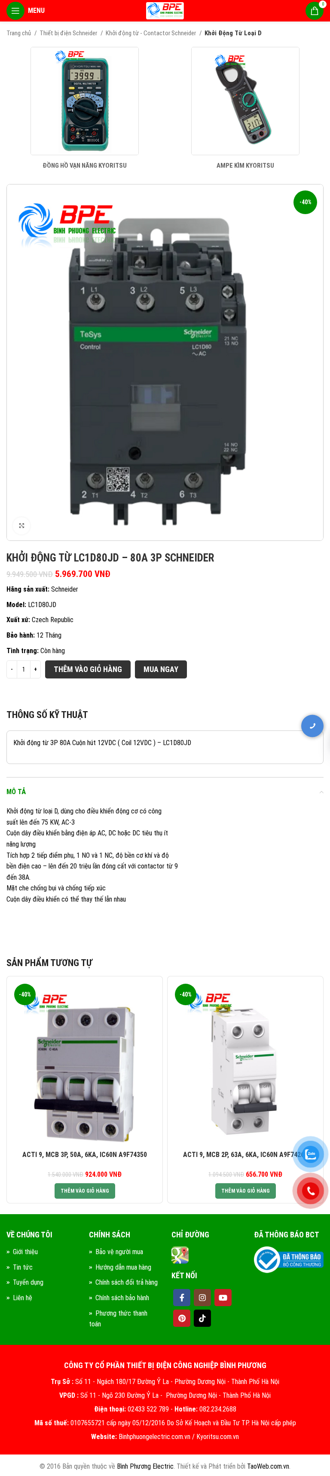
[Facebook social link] (181, 1297)
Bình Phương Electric (145, 1466)
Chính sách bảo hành (122, 1298)
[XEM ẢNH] (21, 525)
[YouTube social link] (223, 1297)
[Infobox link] (84, 108)
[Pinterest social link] (181, 1318)
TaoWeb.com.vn (268, 1466)
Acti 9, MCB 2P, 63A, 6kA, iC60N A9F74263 (245, 1155)
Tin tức (23, 1267)
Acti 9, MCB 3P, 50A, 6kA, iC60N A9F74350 (84, 1155)
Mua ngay (161, 669)
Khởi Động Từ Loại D (233, 33)
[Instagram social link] (202, 1297)
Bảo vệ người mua (119, 1252)
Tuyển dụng (28, 1282)
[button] (85, 1191)
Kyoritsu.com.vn (217, 1437)
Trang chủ (19, 33)
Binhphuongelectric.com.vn (154, 1437)
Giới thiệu (25, 1252)
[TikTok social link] (202, 1318)
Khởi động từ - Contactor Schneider (151, 33)
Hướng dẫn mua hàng (123, 1267)
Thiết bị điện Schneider (69, 33)
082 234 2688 (274, 744)
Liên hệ (22, 1298)
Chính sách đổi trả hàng (126, 1282)
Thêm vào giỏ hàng (88, 669)
